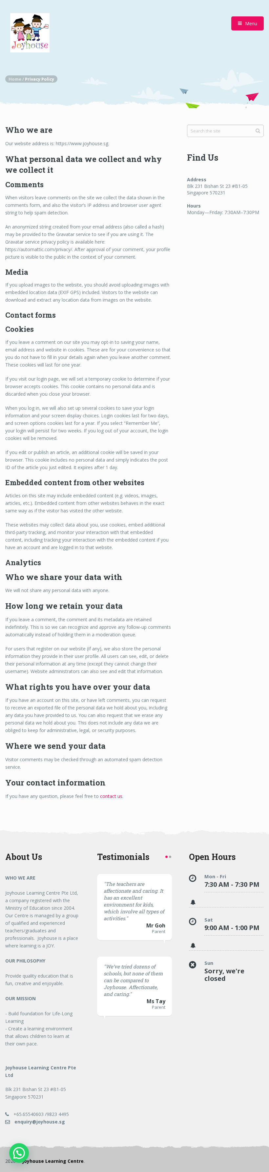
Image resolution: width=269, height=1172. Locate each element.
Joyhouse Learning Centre (53, 1161)
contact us (111, 796)
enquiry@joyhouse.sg (39, 1122)
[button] (19, 1153)
